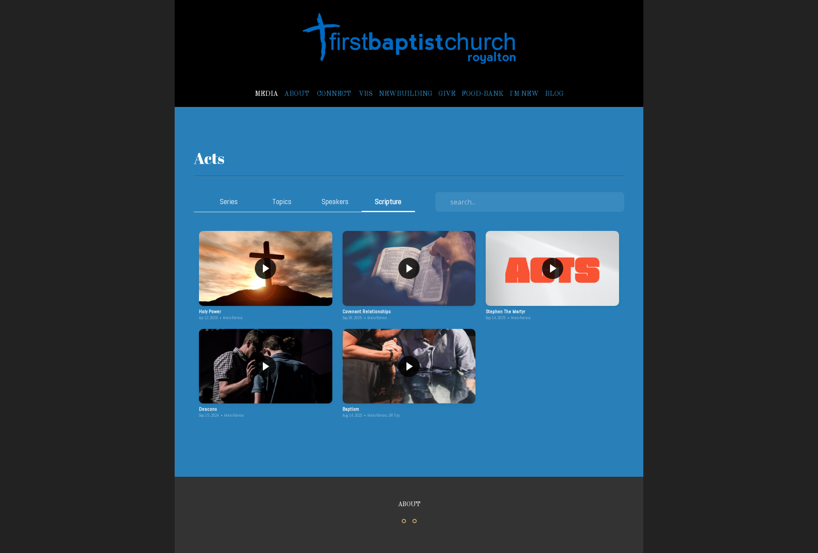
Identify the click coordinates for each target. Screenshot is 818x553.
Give (446, 94)
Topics (281, 201)
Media (266, 94)
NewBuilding (405, 94)
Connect (335, 94)
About (297, 94)
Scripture (388, 201)
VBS (366, 94)
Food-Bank (482, 94)
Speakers (335, 201)
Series (229, 201)
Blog (554, 94)
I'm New (524, 94)
